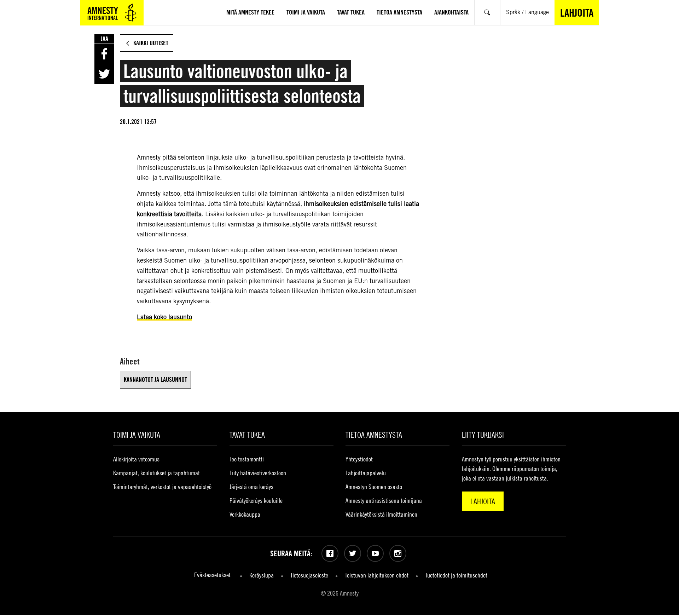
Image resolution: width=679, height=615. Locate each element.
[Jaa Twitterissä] (104, 74)
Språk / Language (527, 12)
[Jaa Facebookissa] (104, 54)
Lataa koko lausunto (164, 317)
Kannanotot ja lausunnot (155, 379)
